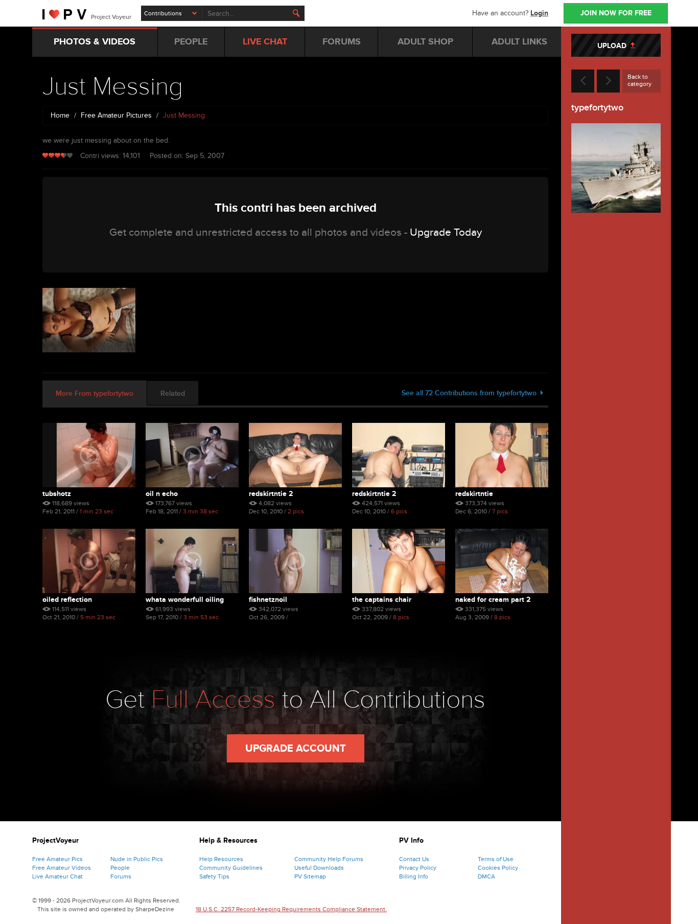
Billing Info (413, 876)
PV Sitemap (310, 876)
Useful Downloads (319, 867)
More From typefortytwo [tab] (94, 393)
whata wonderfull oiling (185, 599)
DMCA (486, 876)
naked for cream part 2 (492, 599)
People (120, 867)
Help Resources (221, 859)
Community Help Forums (328, 859)
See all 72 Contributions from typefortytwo (471, 393)
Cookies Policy (498, 867)
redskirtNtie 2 (271, 494)
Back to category (639, 80)
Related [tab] (172, 393)
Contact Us (414, 859)
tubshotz (56, 494)
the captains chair (381, 599)
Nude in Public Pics (136, 859)
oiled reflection (67, 599)
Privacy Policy (417, 867)
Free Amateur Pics (57, 859)
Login (539, 13)
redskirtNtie (474, 494)
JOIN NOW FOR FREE (616, 13)
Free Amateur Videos (61, 867)
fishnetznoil (268, 599)
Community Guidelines (231, 867)
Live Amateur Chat (57, 876)
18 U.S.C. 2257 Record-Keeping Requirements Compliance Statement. (291, 909)
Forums (120, 876)
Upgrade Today (446, 232)
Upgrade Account (295, 748)
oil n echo (162, 494)
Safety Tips (214, 876)
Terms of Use (496, 859)
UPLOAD (614, 45)
